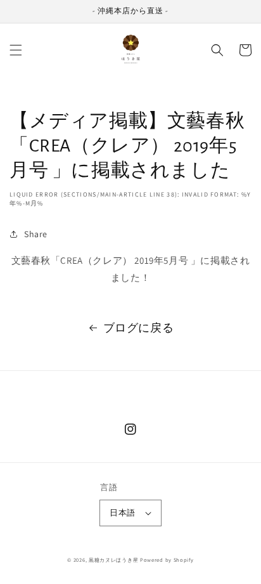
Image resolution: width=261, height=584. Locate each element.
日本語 (122, 512)
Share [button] (36, 234)
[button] (16, 50)
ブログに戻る (138, 327)
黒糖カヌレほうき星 (113, 559)
